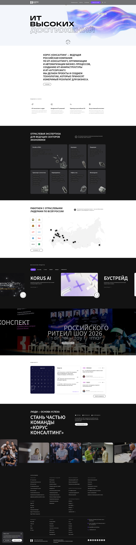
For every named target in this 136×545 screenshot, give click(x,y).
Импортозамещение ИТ (73, 482)
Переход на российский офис (74, 484)
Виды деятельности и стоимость (58, 539)
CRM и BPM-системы (91, 488)
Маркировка (52, 503)
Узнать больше (33, 287)
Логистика (90, 482)
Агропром (51, 523)
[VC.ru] (102, 540)
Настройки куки (55, 542)
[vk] (97, 540)
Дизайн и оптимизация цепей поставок (95, 494)
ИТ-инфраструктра (72, 490)
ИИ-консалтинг (33, 484)
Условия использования (69, 541)
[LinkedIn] (100, 540)
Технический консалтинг (35, 492)
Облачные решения (72, 494)
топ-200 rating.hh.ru (96, 415)
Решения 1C (90, 484)
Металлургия (52, 532)
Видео (31, 528)
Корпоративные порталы (54, 494)
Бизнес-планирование (92, 492)
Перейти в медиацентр (99, 396)
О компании (47, 84)
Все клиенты (35, 250)
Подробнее (48, 156)
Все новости (75, 391)
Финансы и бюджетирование (55, 497)
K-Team (70, 509)
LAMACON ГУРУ (71, 511)
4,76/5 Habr (78, 415)
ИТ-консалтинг (33, 480)
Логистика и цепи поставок (55, 490)
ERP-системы (52, 482)
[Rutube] (91, 540)
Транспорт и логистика (54, 528)
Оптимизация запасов (34, 486)
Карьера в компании (81, 424)
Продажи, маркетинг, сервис (55, 486)
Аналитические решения (92, 480)
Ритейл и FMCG (52, 521)
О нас (70, 521)
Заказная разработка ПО (73, 480)
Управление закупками (54, 501)
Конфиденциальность (61, 541)
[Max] (104, 540)
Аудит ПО (32, 507)
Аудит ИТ (32, 503)
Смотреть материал (67, 343)
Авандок (70, 503)
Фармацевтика (52, 534)
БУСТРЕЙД (71, 505)
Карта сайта (71, 534)
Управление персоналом (54, 499)
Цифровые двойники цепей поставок (37, 497)
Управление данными (54, 492)
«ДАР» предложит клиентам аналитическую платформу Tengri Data (66, 379)
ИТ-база (32, 530)
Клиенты (81, 2)
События (32, 523)
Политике (20, 537)
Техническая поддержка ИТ (74, 492)
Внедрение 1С (52, 488)
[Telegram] (88, 540)
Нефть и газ (52, 530)
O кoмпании (86, 2)
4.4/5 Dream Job (87, 415)
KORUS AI (70, 501)
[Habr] (95, 540)
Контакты (71, 532)
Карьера (70, 528)
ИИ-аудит (32, 505)
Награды (70, 526)
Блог (31, 526)
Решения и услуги (74, 2)
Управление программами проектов (37, 494)
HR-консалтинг (33, 490)
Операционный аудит (34, 509)
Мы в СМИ (32, 521)
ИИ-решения (52, 480)
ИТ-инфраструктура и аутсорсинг (94, 490)
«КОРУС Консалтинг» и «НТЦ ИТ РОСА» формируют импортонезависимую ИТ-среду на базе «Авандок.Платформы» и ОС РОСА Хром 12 (67, 373)
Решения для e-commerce (92, 486)
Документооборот (53, 484)
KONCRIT (70, 507)
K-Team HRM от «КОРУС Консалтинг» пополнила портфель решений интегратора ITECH (66, 385)
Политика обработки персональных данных (41, 541)
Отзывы (70, 523)
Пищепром (52, 526)
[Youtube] (93, 540)
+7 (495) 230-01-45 (92, 529)
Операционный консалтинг (35, 482)
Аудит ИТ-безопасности (35, 511)
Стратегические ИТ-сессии (35, 488)
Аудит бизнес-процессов (35, 514)
